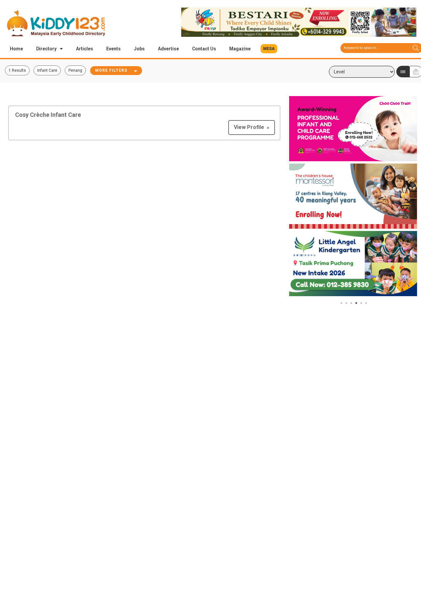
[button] (268, 48)
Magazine (240, 48)
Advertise (168, 48)
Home (16, 48)
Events (113, 48)
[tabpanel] (353, 129)
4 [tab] (356, 303)
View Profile (249, 127)
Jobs (139, 48)
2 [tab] (346, 303)
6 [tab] (366, 303)
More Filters (111, 70)
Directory (46, 48)
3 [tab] (351, 303)
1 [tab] (341, 303)
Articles (84, 48)
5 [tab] (361, 303)
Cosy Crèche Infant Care (48, 114)
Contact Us (204, 48)
